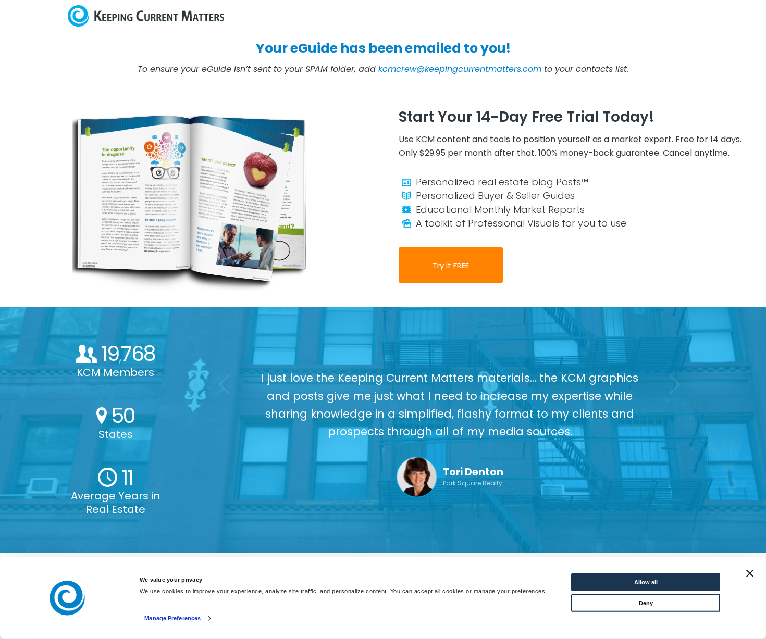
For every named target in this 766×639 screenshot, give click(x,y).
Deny (646, 603)
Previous (225, 384)
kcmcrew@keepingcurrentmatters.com (459, 69)
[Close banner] (749, 573)
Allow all (646, 582)
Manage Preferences (172, 618)
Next (674, 384)
